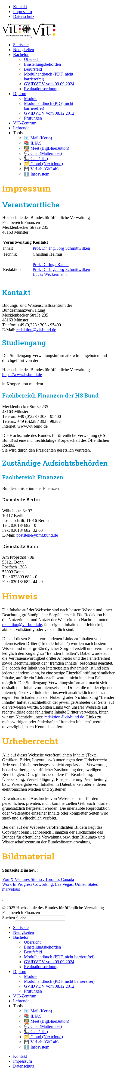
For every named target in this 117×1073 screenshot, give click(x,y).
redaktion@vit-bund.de (36, 329)
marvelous (11, 889)
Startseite (21, 44)
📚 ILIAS (33, 143)
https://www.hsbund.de (22, 374)
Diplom (19, 93)
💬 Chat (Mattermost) (43, 153)
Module (30, 98)
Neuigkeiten (23, 49)
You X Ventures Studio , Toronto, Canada (38, 879)
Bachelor (21, 54)
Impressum (22, 11)
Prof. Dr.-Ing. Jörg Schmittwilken (61, 248)
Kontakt (20, 6)
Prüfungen (33, 118)
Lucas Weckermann (50, 274)
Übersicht (32, 59)
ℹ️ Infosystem (36, 174)
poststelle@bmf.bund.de (37, 535)
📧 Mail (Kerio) (38, 138)
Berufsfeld (33, 69)
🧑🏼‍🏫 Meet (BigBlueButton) (46, 148)
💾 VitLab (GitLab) (41, 169)
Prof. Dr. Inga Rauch (51, 264)
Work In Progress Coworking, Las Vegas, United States (50, 884)
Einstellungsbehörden (42, 64)
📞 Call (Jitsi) (36, 158)
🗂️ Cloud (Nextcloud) (43, 163)
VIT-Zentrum (24, 123)
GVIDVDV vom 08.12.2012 (49, 113)
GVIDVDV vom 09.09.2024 (49, 84)
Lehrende (21, 128)
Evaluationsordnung (41, 88)
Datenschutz (23, 16)
